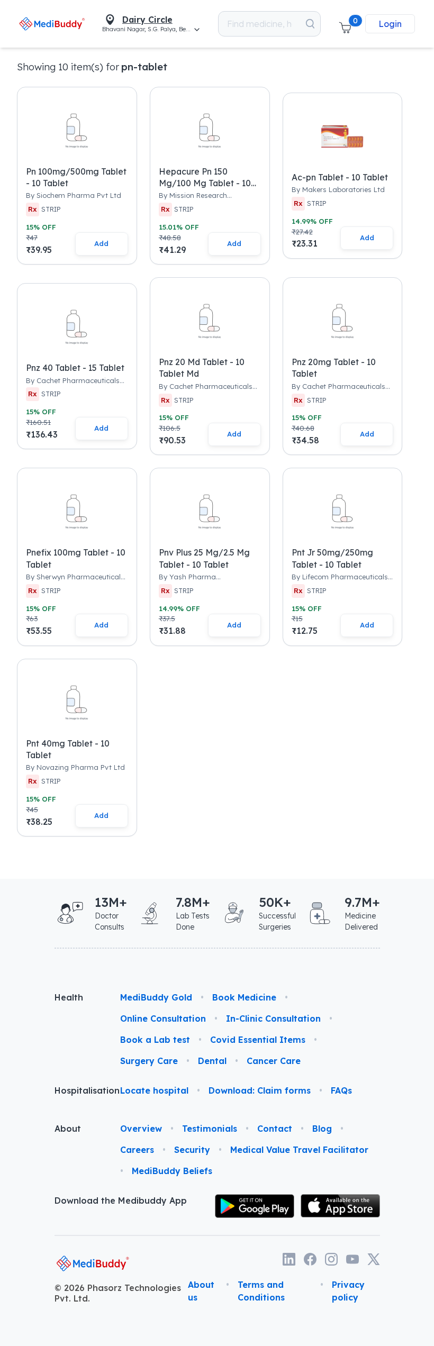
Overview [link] (141, 1128)
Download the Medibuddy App (121, 1200)
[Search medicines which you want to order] (310, 23)
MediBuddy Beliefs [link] (172, 1171)
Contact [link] (274, 1128)
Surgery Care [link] (149, 1061)
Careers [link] (137, 1149)
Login (390, 24)
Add (101, 243)
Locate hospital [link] (154, 1090)
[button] (345, 23)
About (68, 1128)
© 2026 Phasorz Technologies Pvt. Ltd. (118, 1293)
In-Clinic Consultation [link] (273, 1018)
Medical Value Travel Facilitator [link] (299, 1149)
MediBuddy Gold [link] (156, 997)
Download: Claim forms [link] (260, 1090)
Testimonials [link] (209, 1128)
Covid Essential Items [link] (257, 1039)
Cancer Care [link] (274, 1061)
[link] (52, 23)
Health (69, 997)
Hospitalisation (79, 1090)
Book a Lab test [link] (155, 1039)
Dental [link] (212, 1061)
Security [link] (192, 1149)
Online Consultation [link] (163, 1018)
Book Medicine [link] (244, 997)
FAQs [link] (341, 1090)
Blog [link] (322, 1128)
